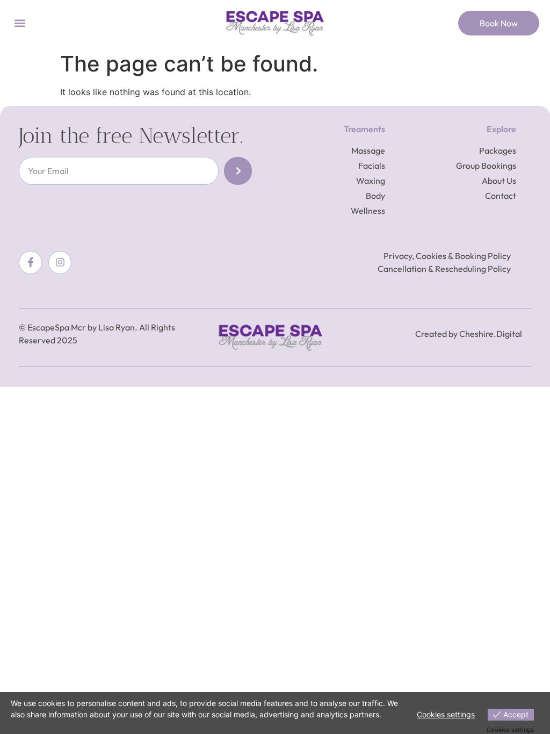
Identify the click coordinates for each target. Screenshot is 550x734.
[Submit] (238, 171)
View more (29, 725)
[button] (19, 23)
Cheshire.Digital (490, 333)
